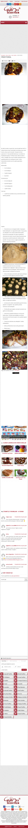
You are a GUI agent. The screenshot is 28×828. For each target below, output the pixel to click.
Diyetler (6, 680)
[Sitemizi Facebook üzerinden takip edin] (8, 4)
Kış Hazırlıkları (8, 693)
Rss (23, 809)
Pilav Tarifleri (21, 700)
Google (22, 806)
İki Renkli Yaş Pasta (7, 453)
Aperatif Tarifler (8, 674)
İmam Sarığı (21, 465)
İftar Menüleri (21, 687)
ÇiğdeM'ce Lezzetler (11, 525)
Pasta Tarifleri (21, 713)
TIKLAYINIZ (16, 370)
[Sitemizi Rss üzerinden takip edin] (20, 4)
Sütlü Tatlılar (21, 710)
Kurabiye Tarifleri (8, 697)
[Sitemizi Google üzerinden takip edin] (13, 4)
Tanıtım (11, 1)
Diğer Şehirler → (16, 17)
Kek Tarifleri (14, 55)
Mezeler (6, 700)
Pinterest (16, 809)
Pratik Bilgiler (7, 707)
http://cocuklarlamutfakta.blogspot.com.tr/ (13, 559)
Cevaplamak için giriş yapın (21, 516)
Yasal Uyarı (17, 1)
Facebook (8, 806)
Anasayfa (3, 55)
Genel (5, 684)
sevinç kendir (9, 564)
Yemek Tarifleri (8, 717)
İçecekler (6, 687)
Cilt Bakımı (7, 677)
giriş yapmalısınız (15, 575)
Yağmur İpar (9, 517)
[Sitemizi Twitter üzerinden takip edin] (10, 4)
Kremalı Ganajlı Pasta (7, 465)
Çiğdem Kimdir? (4, 1)
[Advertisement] (14, 38)
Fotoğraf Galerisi (22, 680)
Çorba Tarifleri (21, 677)
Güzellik (20, 684)
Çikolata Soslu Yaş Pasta (20, 478)
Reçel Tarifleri (21, 707)
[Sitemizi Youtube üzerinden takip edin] (15, 4)
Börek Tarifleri (21, 674)
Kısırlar (20, 693)
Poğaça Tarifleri (22, 703)
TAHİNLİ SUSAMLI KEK (7, 477)
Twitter (15, 806)
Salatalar (6, 710)
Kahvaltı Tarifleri (8, 690)
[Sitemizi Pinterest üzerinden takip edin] (18, 4)
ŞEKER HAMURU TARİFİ (21, 453)
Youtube (9, 809)
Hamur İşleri (8, 55)
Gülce (7, 534)
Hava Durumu (24, 1)
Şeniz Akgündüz (10, 554)
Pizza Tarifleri (7, 703)
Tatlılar (6, 713)
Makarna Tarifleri (22, 697)
